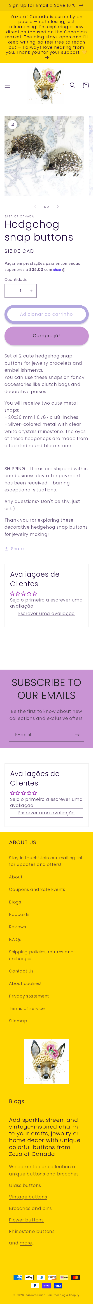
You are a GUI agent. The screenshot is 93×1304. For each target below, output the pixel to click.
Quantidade (16, 279)
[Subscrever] (77, 735)
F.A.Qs (15, 939)
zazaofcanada (36, 1295)
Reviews (17, 927)
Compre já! (46, 336)
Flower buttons (26, 1220)
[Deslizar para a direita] (58, 207)
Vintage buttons (28, 1197)
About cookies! (25, 983)
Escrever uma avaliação (46, 614)
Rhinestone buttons (32, 1231)
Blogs (15, 902)
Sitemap (18, 1021)
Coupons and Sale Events (37, 889)
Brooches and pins (30, 1208)
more (26, 1243)
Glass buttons (25, 1185)
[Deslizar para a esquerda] (35, 207)
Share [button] (17, 548)
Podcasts (19, 914)
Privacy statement (29, 996)
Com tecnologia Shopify (63, 1295)
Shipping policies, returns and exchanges (41, 955)
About (16, 877)
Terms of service (27, 1008)
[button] (7, 85)
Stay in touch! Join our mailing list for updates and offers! (46, 861)
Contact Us (21, 971)
